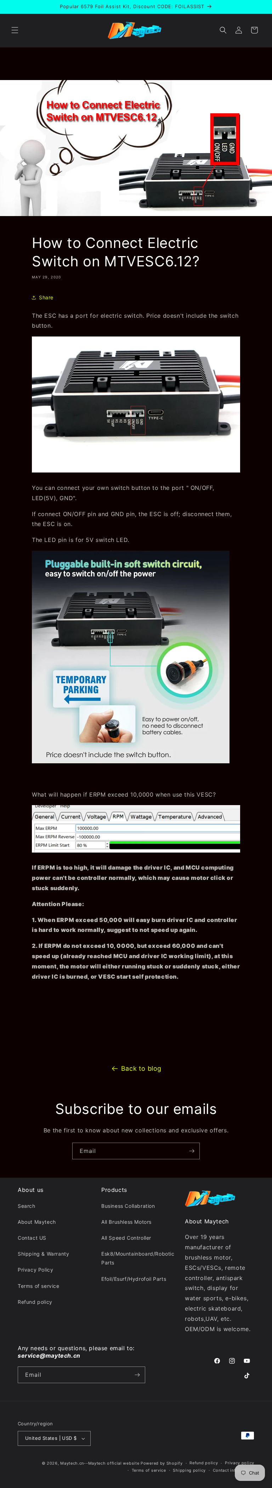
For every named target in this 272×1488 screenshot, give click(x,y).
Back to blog (141, 1068)
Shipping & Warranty (43, 1254)
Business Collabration (128, 1206)
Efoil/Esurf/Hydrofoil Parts (133, 1279)
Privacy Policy (35, 1270)
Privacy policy (239, 1462)
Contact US (32, 1238)
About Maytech (37, 1222)
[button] (15, 30)
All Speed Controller (126, 1238)
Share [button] (46, 297)
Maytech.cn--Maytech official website (99, 1463)
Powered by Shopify (162, 1463)
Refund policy (35, 1302)
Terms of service (39, 1286)
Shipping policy (189, 1470)
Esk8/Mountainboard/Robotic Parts (138, 1258)
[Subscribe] (191, 1151)
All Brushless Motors (126, 1222)
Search (26, 1206)
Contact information (233, 1470)
